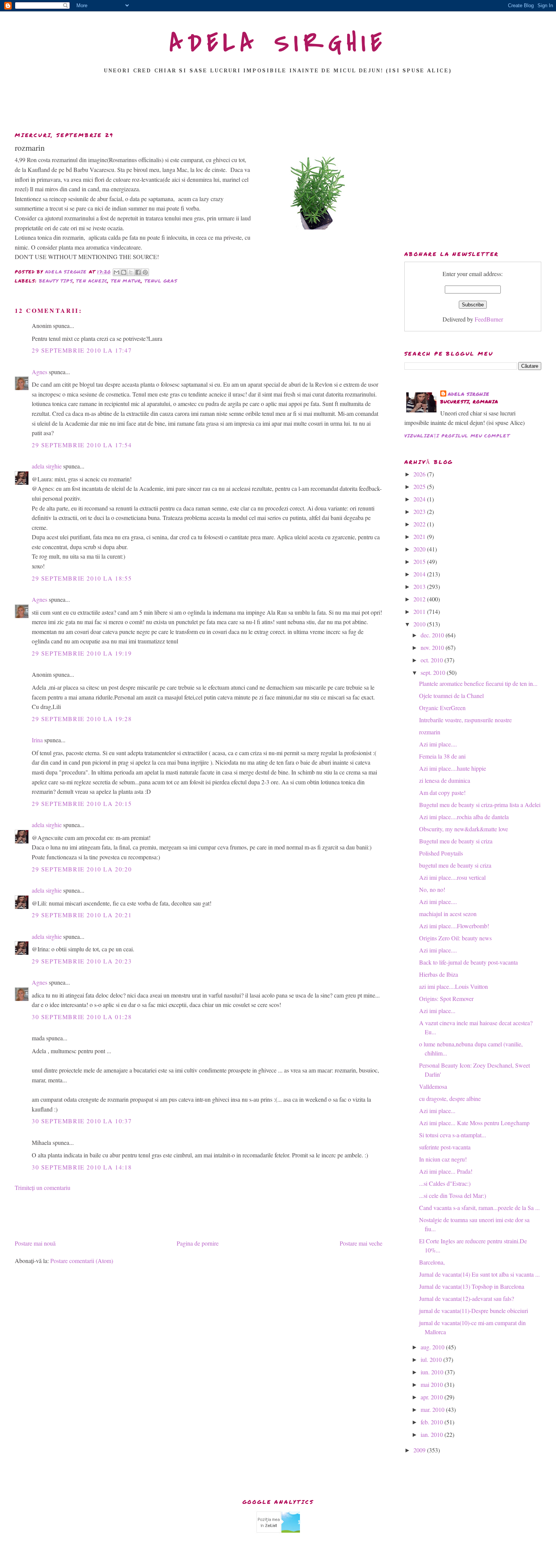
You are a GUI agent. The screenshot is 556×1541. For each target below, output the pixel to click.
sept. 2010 (434, 672)
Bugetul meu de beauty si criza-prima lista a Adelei (479, 805)
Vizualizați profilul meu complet (457, 435)
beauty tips (56, 281)
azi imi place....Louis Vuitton (453, 986)
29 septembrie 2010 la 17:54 (82, 445)
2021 (420, 536)
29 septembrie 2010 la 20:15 (82, 803)
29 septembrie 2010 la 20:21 (82, 915)
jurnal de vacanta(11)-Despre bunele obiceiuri (473, 1311)
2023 (420, 511)
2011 (420, 611)
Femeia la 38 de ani (442, 756)
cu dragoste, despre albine (450, 1098)
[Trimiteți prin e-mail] (116, 272)
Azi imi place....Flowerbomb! (454, 926)
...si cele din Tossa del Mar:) (452, 1195)
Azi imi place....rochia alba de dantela (464, 817)
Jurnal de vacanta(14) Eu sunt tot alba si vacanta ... (479, 1274)
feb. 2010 (432, 1422)
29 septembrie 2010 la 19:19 (82, 653)
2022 (420, 524)
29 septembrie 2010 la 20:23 (82, 961)
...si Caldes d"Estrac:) (445, 1183)
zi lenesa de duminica (444, 780)
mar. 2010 (433, 1409)
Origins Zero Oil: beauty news (455, 938)
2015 (420, 561)
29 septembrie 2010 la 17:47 (82, 350)
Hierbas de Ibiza (438, 974)
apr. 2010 (432, 1397)
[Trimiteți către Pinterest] (145, 272)
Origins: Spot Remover (446, 998)
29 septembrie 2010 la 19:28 (82, 719)
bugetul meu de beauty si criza (455, 865)
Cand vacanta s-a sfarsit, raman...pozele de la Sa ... (479, 1208)
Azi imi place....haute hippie (452, 768)
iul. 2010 (432, 1359)
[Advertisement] (278, 105)
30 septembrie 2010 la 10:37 (82, 1121)
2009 (420, 1450)
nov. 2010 (433, 647)
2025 (420, 486)
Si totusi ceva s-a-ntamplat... (452, 1135)
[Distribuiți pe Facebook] (138, 272)
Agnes (39, 372)
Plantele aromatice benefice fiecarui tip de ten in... (478, 683)
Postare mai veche (361, 1243)
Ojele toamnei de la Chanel (451, 695)
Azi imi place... (437, 1011)
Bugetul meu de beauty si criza (455, 841)
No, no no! (432, 889)
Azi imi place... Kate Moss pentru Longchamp (474, 1123)
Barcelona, (432, 1262)
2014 (420, 574)
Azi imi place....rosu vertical (452, 877)
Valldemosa (433, 1086)
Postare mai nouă (35, 1243)
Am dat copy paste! (442, 792)
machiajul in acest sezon (448, 914)
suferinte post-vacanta (445, 1147)
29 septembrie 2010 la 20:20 (82, 869)
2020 (420, 549)
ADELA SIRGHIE (278, 43)
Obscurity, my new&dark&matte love (463, 829)
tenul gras (160, 281)
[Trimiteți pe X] (131, 272)
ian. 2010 (432, 1434)
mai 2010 (432, 1384)
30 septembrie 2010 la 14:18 (82, 1167)
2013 (420, 586)
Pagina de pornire (198, 1243)
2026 (420, 474)
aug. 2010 (433, 1347)
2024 (420, 499)
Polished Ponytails (441, 853)
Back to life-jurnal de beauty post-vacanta (468, 962)
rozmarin (429, 732)
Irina (37, 740)
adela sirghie (47, 466)
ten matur (126, 281)
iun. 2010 (433, 1372)
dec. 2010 (433, 635)
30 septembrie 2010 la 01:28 (82, 1017)
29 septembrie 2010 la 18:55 (82, 578)
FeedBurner (489, 319)
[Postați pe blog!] (123, 272)
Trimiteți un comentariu (42, 1187)
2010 (420, 624)
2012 (420, 599)
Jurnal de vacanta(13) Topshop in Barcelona (471, 1286)
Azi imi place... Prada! (445, 1171)
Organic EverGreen (442, 708)
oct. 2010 (432, 660)
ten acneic (91, 281)
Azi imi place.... (438, 744)
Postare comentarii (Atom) (81, 1261)
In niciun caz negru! (443, 1159)
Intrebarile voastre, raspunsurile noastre (465, 720)
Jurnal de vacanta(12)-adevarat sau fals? (466, 1298)
